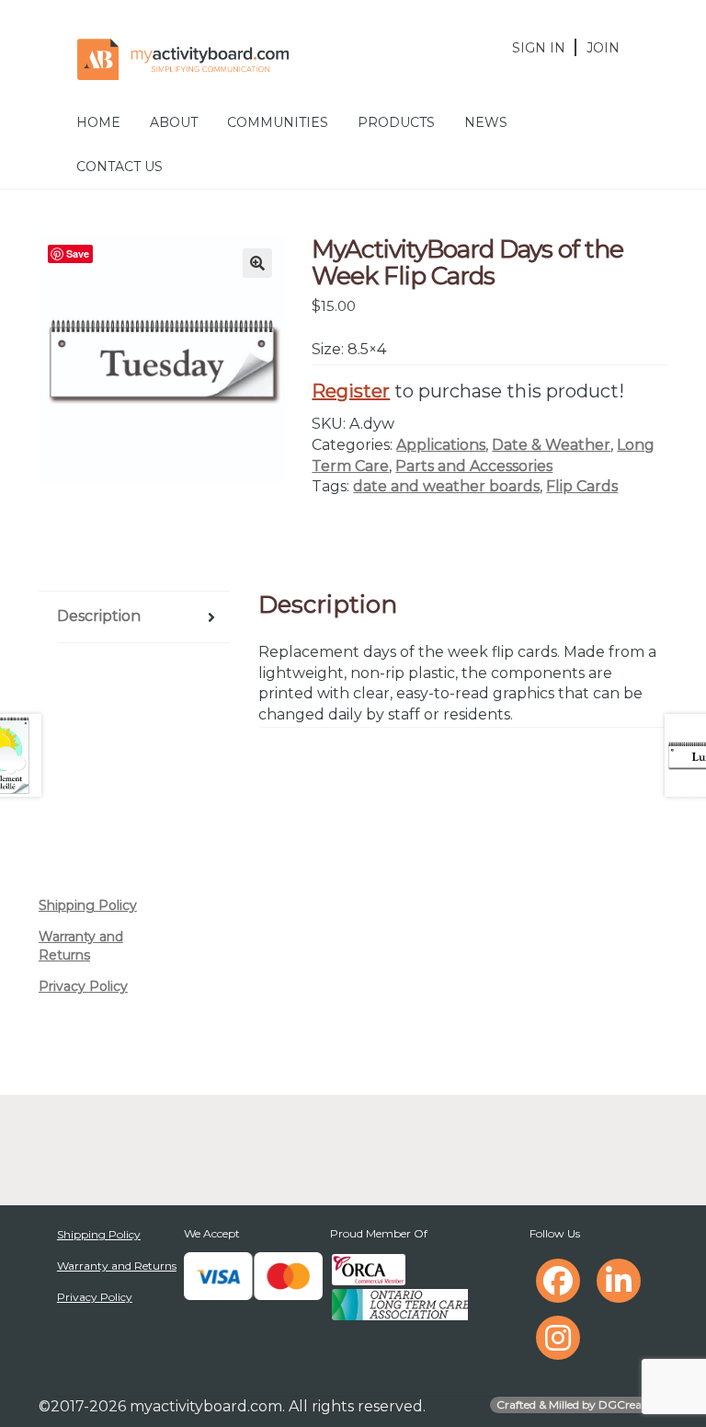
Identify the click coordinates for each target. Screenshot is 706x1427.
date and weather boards (446, 486)
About (174, 122)
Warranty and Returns (81, 945)
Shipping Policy (88, 905)
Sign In (538, 48)
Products (396, 122)
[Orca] (368, 1269)
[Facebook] (558, 1281)
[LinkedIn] (619, 1281)
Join (603, 48)
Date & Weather (551, 445)
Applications (440, 445)
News (485, 122)
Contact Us (119, 166)
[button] (257, 263)
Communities (277, 122)
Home (98, 122)
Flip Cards (582, 486)
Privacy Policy (83, 986)
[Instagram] (558, 1338)
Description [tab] (99, 616)
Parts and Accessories (473, 466)
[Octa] (399, 1304)
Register (351, 391)
